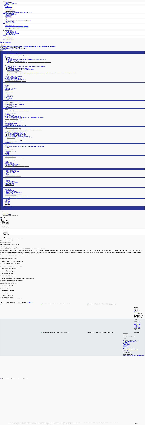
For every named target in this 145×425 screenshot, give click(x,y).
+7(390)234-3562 (17, 48)
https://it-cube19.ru (29, 302)
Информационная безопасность (129, 348)
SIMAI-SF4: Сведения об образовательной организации (133, 355)
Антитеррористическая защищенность (130, 349)
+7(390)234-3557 (24, 48)
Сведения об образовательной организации (131, 340)
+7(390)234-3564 (3, 48)
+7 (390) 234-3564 (137, 323)
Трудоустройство (126, 344)
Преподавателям (126, 343)
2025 (1, 218)
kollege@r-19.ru (3, 49)
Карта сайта (125, 350)
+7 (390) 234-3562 (137, 325)
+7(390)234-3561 (10, 48)
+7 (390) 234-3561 (137, 324)
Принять (135, 423)
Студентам (125, 342)
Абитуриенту (125, 345)
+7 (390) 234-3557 (137, 326)
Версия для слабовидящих (5, 42)
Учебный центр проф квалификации (130, 341)
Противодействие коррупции (128, 347)
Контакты (125, 346)
